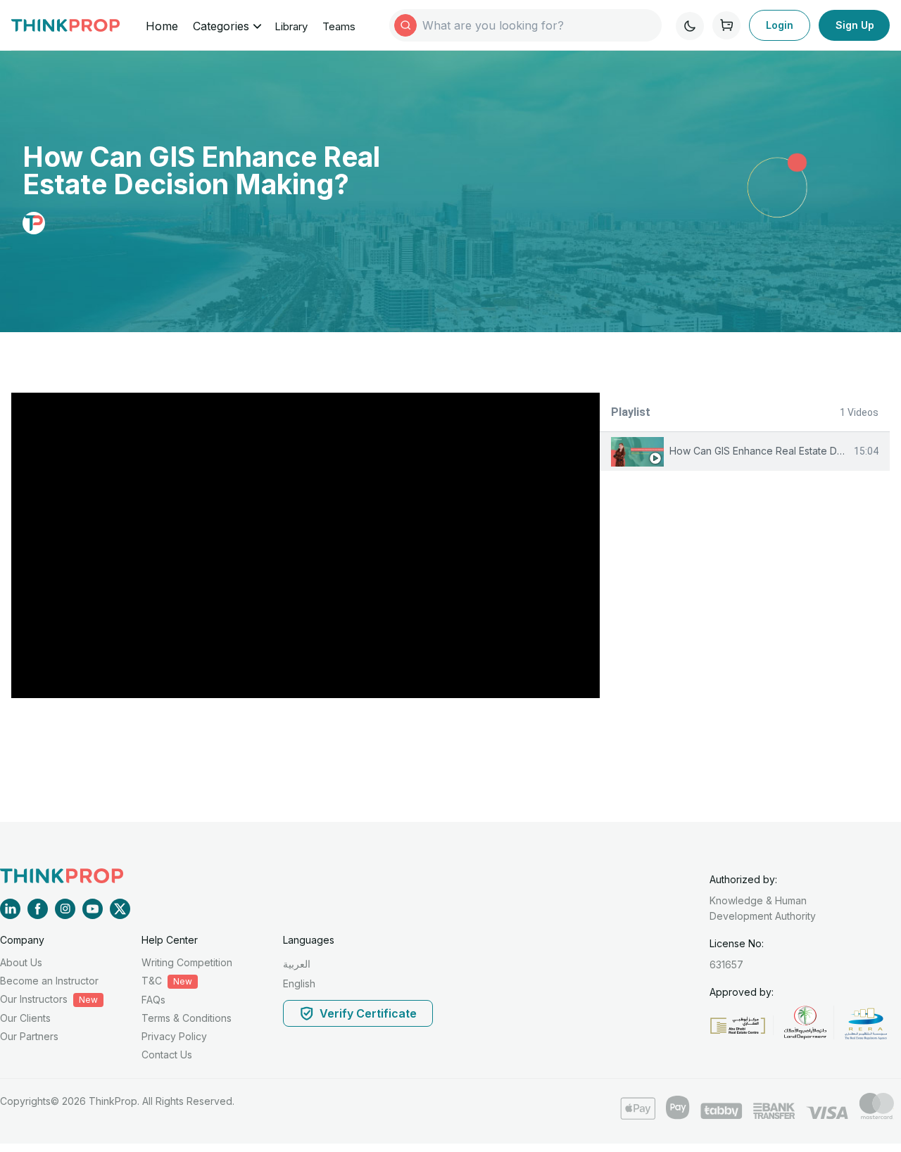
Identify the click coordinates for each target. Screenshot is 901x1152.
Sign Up (855, 25)
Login (779, 25)
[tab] (745, 451)
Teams (338, 26)
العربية (296, 964)
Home (162, 26)
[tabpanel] (305, 545)
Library (291, 26)
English (299, 983)
